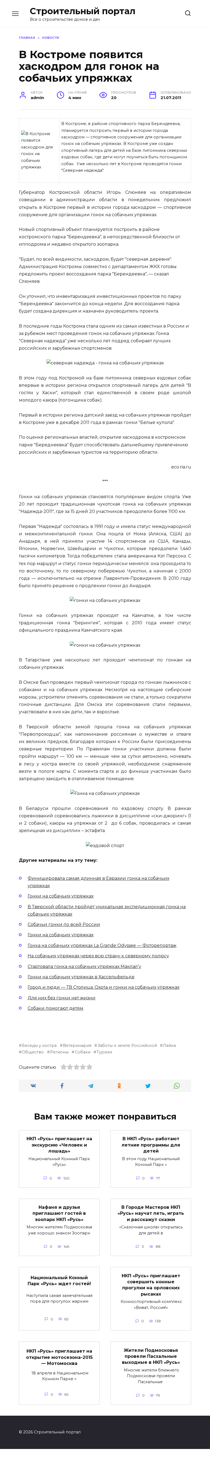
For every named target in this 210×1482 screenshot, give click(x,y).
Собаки (82, 1052)
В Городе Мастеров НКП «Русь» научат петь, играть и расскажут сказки (151, 1213)
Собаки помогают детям (55, 1008)
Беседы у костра (39, 1045)
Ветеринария (77, 1045)
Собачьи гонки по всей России (64, 924)
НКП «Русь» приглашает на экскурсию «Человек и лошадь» (59, 1145)
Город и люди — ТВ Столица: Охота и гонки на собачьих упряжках (103, 987)
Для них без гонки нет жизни (61, 997)
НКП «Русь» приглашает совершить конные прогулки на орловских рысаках (151, 1284)
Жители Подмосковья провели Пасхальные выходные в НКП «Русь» (151, 1356)
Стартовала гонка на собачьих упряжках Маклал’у (84, 966)
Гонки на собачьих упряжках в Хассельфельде (81, 976)
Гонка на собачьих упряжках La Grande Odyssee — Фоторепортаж (102, 945)
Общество (33, 1052)
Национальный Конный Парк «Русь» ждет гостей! (59, 1280)
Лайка (169, 1045)
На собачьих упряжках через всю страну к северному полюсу (98, 955)
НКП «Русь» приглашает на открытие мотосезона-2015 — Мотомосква (59, 1357)
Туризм (104, 1052)
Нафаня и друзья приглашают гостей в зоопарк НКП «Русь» (59, 1213)
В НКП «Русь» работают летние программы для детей (150, 1145)
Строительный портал (82, 11)
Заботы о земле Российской (127, 1045)
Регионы (59, 1052)
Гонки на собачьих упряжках (61, 896)
